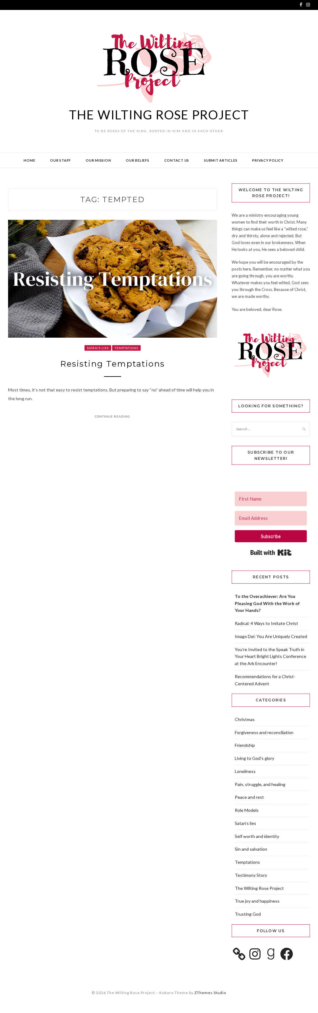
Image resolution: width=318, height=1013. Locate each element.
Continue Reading (112, 416)
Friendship (245, 745)
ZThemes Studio (210, 992)
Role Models (247, 810)
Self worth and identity (257, 836)
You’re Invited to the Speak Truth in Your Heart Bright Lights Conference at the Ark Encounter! (270, 656)
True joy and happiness (257, 901)
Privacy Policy (268, 160)
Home (29, 160)
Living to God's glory (254, 758)
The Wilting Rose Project (159, 114)
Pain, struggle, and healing (260, 784)
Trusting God (248, 914)
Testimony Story (251, 875)
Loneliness (245, 771)
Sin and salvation (251, 849)
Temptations (126, 348)
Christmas (245, 719)
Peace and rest (249, 797)
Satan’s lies (98, 348)
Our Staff (60, 160)
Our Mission (98, 160)
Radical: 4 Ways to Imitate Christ (266, 623)
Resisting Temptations (112, 364)
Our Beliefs (137, 160)
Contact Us (176, 160)
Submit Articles (220, 160)
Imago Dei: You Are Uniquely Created (271, 636)
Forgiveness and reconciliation (264, 732)
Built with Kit (271, 552)
